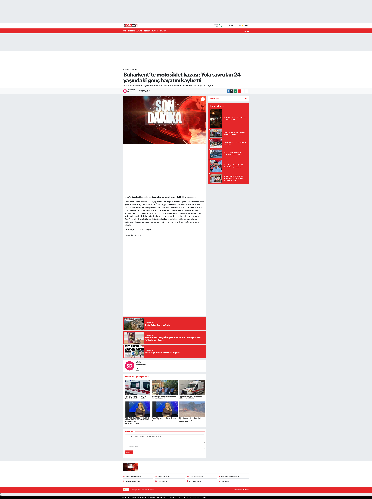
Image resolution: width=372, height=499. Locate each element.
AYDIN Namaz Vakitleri (196, 476)
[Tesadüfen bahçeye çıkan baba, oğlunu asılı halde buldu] (192, 387)
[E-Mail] (137, 368)
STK (124, 31)
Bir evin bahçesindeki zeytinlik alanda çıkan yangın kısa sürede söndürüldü (190, 419)
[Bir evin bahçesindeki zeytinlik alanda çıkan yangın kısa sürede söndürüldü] (192, 409)
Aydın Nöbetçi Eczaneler (133, 476)
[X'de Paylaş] (231, 91)
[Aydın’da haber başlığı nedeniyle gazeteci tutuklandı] (165, 409)
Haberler (126, 70)
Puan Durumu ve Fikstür (133, 481)
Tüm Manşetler (162, 481)
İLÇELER (147, 31)
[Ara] (245, 31)
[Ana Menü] (247, 31)
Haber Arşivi (225, 481)
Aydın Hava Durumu (164, 476)
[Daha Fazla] (239, 91)
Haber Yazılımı (238, 489)
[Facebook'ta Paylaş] (228, 91)
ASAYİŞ (139, 31)
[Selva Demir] (129, 366)
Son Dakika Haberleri (195, 481)
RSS (127, 489)
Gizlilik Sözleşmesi (193, 497)
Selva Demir (141, 364)
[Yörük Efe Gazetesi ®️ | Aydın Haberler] (130, 25)
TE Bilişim (246, 489)
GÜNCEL (155, 31)
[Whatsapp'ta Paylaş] (235, 91)
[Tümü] (246, 98)
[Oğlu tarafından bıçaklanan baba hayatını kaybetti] (165, 387)
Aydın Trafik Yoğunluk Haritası (230, 476)
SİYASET (163, 31)
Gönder (129, 452)
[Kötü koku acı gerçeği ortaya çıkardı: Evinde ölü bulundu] (137, 387)
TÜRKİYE (131, 31)
